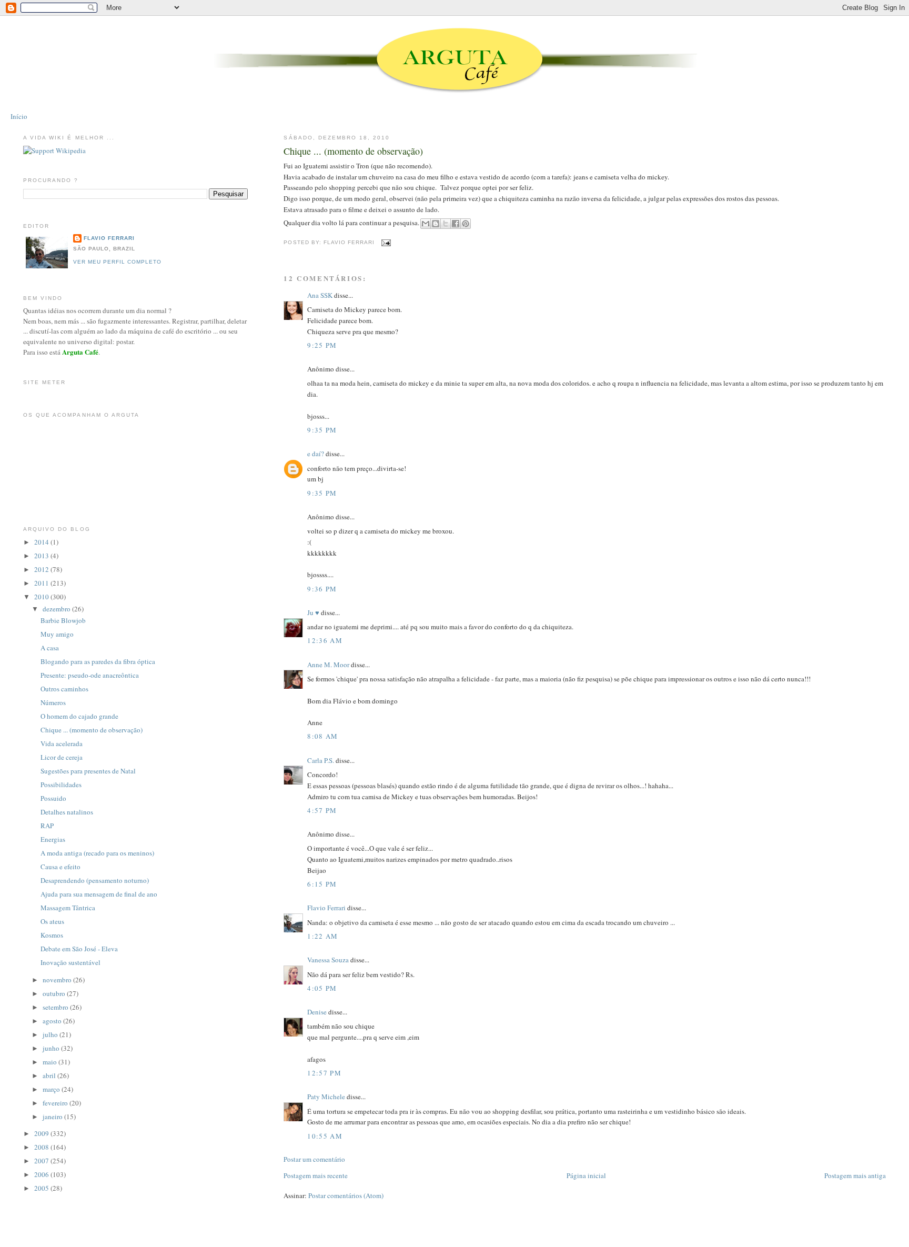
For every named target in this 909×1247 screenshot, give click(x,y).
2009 (42, 1133)
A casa (50, 647)
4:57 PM (322, 810)
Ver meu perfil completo (117, 262)
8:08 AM (322, 736)
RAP (47, 825)
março (52, 1089)
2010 (42, 596)
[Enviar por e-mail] (425, 223)
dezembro (57, 609)
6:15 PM (322, 884)
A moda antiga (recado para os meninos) (97, 853)
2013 (42, 555)
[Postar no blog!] (435, 223)
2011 (42, 583)
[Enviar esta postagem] (385, 242)
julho (51, 1034)
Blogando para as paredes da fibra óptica (98, 661)
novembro (58, 979)
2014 (42, 542)
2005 (42, 1188)
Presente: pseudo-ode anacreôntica (90, 675)
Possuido (53, 798)
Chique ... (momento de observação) (353, 151)
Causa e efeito (60, 866)
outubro (55, 993)
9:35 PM (322, 430)
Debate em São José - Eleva (79, 948)
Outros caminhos (64, 688)
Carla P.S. (320, 760)
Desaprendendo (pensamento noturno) (95, 880)
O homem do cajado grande (79, 716)
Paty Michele (326, 1096)
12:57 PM (324, 1073)
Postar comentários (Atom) (345, 1195)
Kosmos (52, 935)
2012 (42, 569)
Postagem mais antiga (855, 1175)
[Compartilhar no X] (445, 223)
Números (53, 702)
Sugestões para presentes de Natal (88, 771)
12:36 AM (324, 640)
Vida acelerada (62, 743)
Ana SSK (319, 295)
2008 (42, 1147)
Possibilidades (61, 784)
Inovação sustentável (70, 962)
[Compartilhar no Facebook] (455, 223)
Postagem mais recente (316, 1175)
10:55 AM (324, 1136)
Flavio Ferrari (326, 907)
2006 (42, 1174)
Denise (317, 1012)
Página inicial (586, 1175)
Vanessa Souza (328, 959)
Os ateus (52, 921)
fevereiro (56, 1103)
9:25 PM (322, 345)
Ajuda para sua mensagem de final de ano (99, 894)
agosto (53, 1020)
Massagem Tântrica (68, 907)
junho (52, 1048)
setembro (56, 1007)
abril (50, 1075)
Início (19, 116)
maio (50, 1062)
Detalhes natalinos (67, 812)
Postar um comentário (314, 1159)
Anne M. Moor (328, 664)
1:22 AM (322, 936)
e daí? (315, 453)
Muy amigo (57, 634)
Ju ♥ (313, 612)
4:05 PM (322, 988)
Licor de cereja (62, 757)
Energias (53, 839)
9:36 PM (322, 589)
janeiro (53, 1116)
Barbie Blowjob (63, 620)
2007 (42, 1160)
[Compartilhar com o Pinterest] (465, 223)
